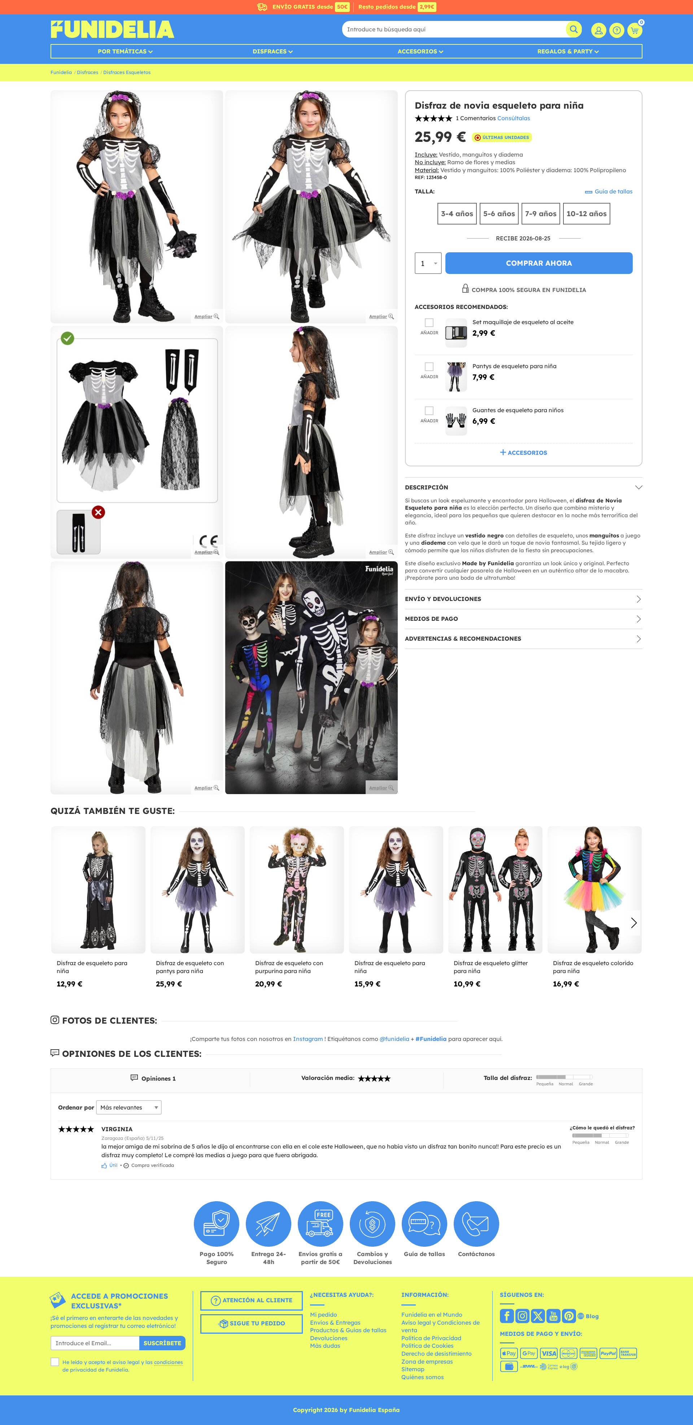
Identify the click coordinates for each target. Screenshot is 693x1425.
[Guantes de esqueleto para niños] (456, 421)
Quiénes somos (422, 1377)
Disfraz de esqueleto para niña (92, 967)
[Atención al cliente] (616, 30)
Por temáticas (122, 51)
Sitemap (412, 1369)
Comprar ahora (539, 263)
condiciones (168, 1362)
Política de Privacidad (431, 1338)
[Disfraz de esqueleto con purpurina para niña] (297, 890)
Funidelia (61, 72)
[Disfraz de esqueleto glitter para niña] (495, 890)
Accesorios (417, 51)
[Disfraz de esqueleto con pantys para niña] (198, 890)
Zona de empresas (427, 1361)
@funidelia (394, 1038)
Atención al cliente (256, 1300)
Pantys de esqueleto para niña (514, 366)
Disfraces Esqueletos (127, 72)
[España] (507, 1317)
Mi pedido (323, 1314)
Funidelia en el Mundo (431, 1314)
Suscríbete (162, 1343)
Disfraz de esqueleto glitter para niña (491, 967)
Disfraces (270, 51)
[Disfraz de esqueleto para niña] (98, 890)
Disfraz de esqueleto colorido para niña (593, 967)
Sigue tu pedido (256, 1323)
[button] (634, 923)
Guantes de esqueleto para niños (518, 410)
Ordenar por (76, 1107)
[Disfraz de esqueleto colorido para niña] (595, 890)
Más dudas (325, 1345)
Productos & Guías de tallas (348, 1330)
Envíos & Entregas (335, 1322)
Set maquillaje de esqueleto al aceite (523, 322)
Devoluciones (329, 1338)
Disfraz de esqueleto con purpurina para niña (289, 967)
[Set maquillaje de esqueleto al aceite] (456, 333)
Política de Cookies (427, 1345)
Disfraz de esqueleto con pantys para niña (190, 967)
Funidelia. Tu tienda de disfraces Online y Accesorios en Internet (112, 29)
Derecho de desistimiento (436, 1353)
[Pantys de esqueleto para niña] (456, 377)
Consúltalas (513, 118)
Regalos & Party (565, 51)
